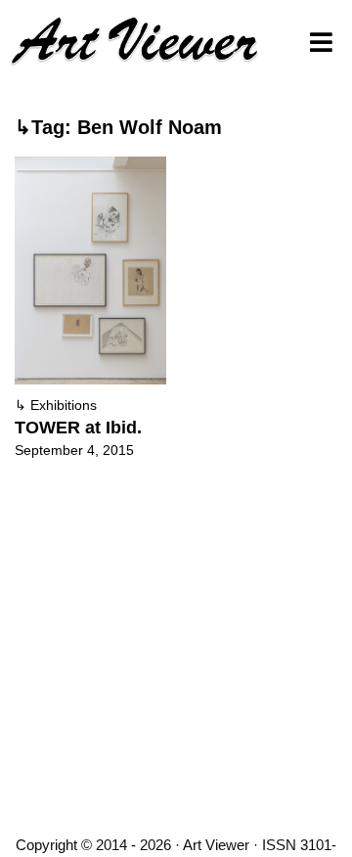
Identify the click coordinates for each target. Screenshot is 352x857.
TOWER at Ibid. (78, 427)
